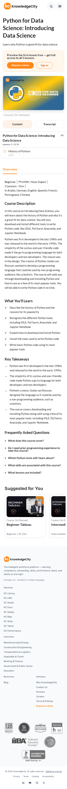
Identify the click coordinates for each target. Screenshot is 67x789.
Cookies (35, 776)
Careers (40, 696)
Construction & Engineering (18, 647)
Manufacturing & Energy (16, 642)
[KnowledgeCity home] (21, 6)
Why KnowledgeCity (46, 682)
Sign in (44, 65)
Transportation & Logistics (17, 652)
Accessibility (48, 776)
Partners (40, 692)
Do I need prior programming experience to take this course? (34, 449)
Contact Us (41, 687)
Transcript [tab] (49, 124)
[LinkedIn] (23, 782)
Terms (26, 776)
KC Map (8, 616)
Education (9, 670)
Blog (6, 682)
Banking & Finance (13, 661)
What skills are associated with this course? (34, 465)
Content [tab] (17, 124)
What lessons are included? (24, 472)
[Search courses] (51, 6)
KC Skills (8, 621)
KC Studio (9, 602)
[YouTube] (30, 782)
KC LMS (8, 598)
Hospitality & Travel (14, 656)
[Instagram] (36, 782)
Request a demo (20, 65)
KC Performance (12, 630)
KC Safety (9, 612)
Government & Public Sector (18, 666)
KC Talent (9, 626)
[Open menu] (59, 6)
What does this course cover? (26, 440)
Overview (10, 169)
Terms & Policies (44, 701)
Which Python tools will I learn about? (31, 458)
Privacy (16, 776)
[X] (43, 782)
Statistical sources (54, 771)
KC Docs (8, 607)
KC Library (9, 593)
